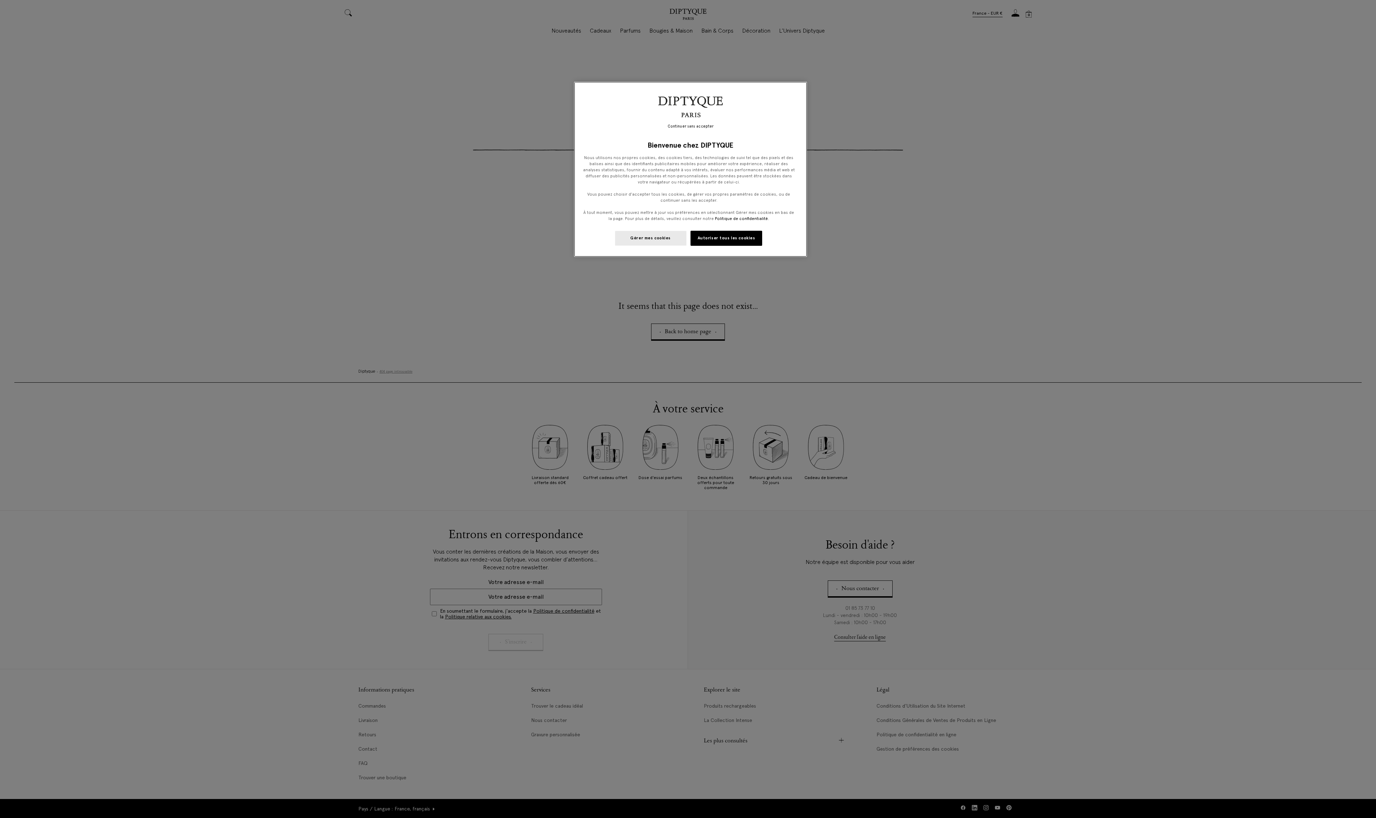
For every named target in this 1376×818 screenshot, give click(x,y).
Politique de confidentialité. (742, 218)
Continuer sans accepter (690, 126)
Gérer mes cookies (650, 237)
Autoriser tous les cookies (726, 237)
